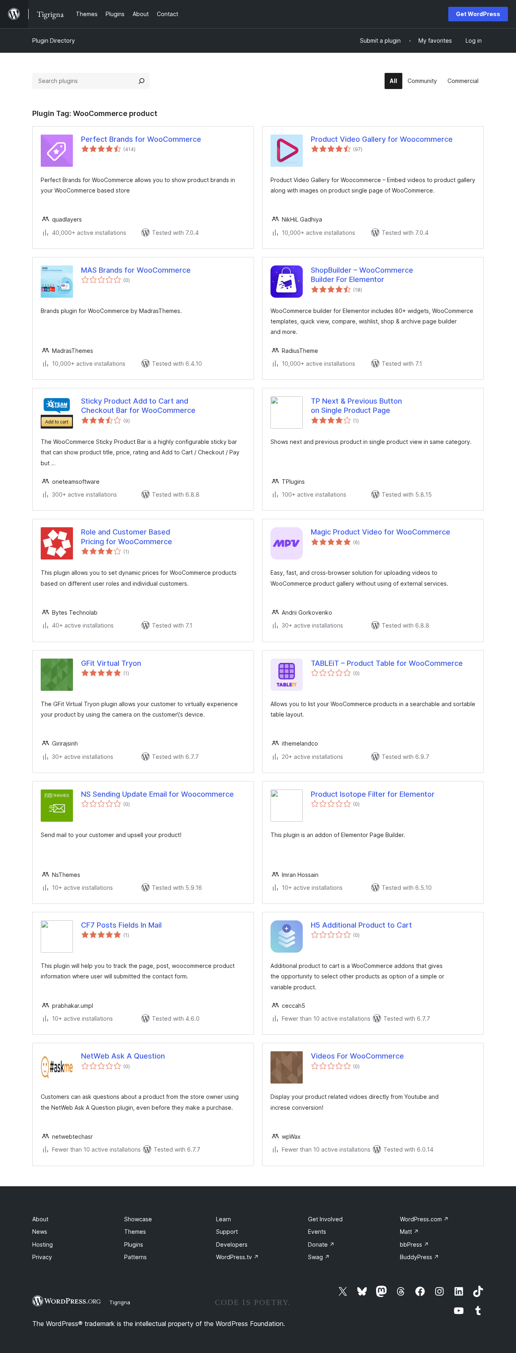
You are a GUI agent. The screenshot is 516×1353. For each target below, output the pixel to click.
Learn (223, 1219)
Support (227, 1231)
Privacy (42, 1257)
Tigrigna (119, 1302)
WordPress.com (424, 1219)
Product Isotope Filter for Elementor (373, 794)
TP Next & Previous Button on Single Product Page (356, 405)
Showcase (138, 1219)
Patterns (135, 1257)
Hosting (42, 1244)
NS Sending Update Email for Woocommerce (157, 794)
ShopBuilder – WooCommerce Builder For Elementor (362, 275)
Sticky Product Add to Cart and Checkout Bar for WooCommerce (138, 405)
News (39, 1231)
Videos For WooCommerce (357, 1056)
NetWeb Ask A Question (123, 1056)
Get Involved (325, 1219)
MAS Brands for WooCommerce (136, 270)
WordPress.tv (237, 1257)
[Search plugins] (141, 81)
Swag (319, 1257)
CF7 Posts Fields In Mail (121, 925)
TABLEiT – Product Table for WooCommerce (387, 663)
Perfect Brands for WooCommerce (141, 139)
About (40, 1219)
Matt (409, 1231)
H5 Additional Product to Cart (361, 925)
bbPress (414, 1244)
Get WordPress (478, 13)
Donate (321, 1244)
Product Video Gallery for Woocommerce (382, 139)
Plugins (133, 1244)
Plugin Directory (53, 40)
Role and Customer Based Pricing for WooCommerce (126, 536)
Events (317, 1231)
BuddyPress (419, 1257)
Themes (135, 1231)
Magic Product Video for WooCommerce (380, 532)
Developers (232, 1244)
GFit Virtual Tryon (111, 663)
